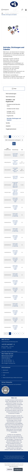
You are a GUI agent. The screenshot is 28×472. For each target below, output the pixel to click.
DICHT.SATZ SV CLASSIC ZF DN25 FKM (15, 215)
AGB (4, 375)
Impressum (5, 370)
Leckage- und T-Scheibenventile (11, 112)
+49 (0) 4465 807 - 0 (8, 344)
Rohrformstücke (10, 96)
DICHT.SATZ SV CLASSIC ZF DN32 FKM (15, 245)
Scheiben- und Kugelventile (10, 100)
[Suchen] (22, 9)
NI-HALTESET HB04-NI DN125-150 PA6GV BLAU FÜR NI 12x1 (15, 192)
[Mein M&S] (26, 9)
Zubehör (8, 126)
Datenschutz (6, 372)
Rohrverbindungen (11, 93)
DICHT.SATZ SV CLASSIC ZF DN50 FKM (15, 305)
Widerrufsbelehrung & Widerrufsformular (12, 377)
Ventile (8, 123)
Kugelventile (10, 115)
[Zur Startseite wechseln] (14, 4)
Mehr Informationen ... (14, 466)
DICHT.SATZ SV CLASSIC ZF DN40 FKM (15, 275)
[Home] (2, 13)
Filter (14, 88)
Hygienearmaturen (11, 129)
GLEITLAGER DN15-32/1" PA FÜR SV (15, 155)
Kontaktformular (13, 351)
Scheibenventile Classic (13, 108)
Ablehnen (9, 469)
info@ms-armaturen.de (9, 363)
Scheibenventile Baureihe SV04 (13, 105)
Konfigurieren (18, 469)
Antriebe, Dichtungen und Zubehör (14, 119)
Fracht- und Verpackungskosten (12, 457)
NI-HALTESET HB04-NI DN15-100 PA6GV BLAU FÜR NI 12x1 (15, 185)
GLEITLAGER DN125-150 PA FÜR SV (15, 177)
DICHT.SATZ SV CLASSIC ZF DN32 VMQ (15, 230)
